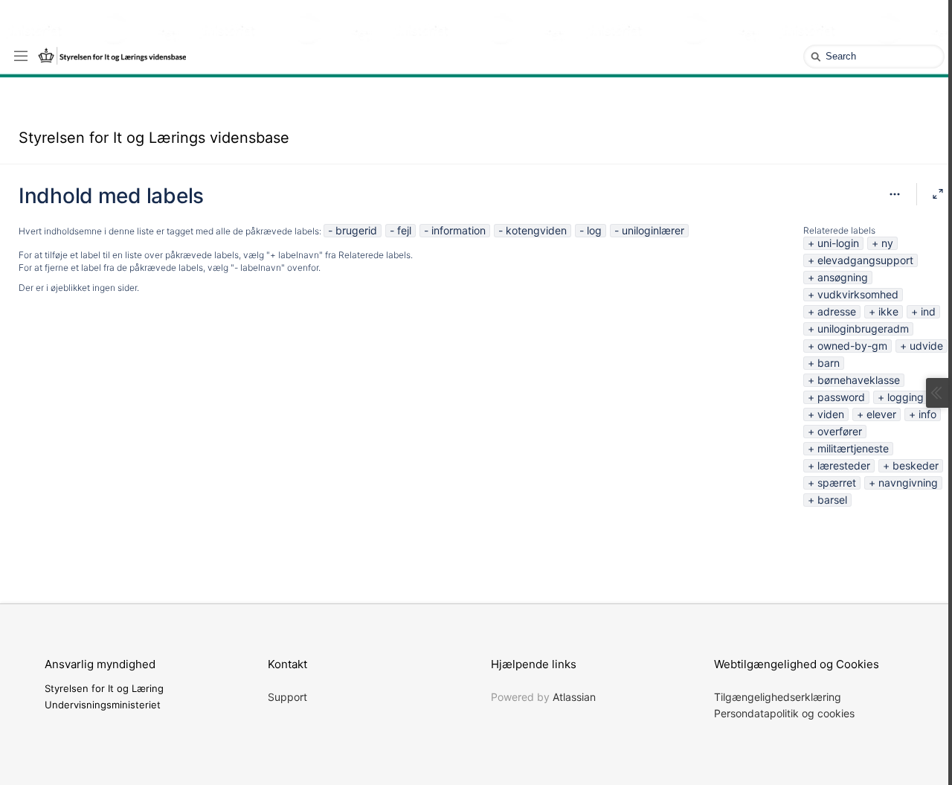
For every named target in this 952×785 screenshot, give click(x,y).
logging (905, 397)
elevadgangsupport (865, 260)
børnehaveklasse (858, 380)
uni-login (838, 243)
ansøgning (842, 277)
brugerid (356, 230)
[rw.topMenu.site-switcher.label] (20, 55)
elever (881, 414)
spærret (836, 482)
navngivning (908, 482)
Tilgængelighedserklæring (777, 697)
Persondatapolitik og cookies (784, 713)
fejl (404, 230)
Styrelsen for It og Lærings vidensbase (154, 138)
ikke (888, 311)
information (458, 230)
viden (830, 414)
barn (828, 362)
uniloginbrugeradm (863, 328)
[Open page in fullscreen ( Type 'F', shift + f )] (937, 194)
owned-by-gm (852, 345)
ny (887, 243)
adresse (836, 311)
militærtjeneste (853, 448)
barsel (832, 499)
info (927, 414)
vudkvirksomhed (857, 294)
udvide (926, 345)
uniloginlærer (653, 230)
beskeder (915, 465)
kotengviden (536, 230)
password (841, 397)
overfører (839, 431)
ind (928, 311)
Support (287, 697)
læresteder (843, 465)
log (594, 230)
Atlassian (574, 697)
